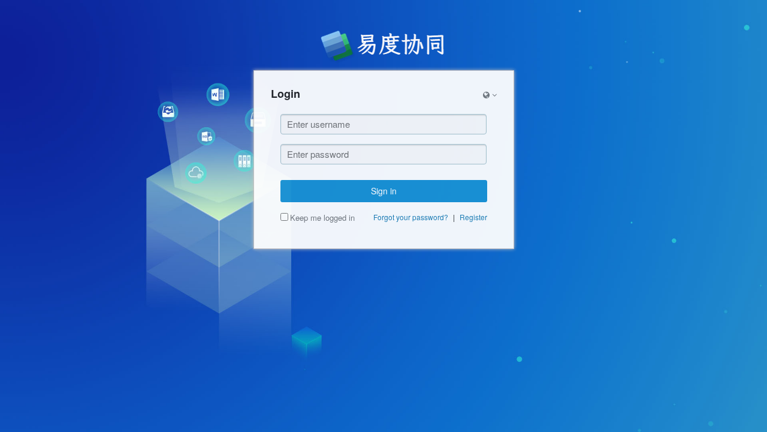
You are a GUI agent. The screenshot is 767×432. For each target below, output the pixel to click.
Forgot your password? (410, 217)
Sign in (384, 191)
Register (473, 217)
